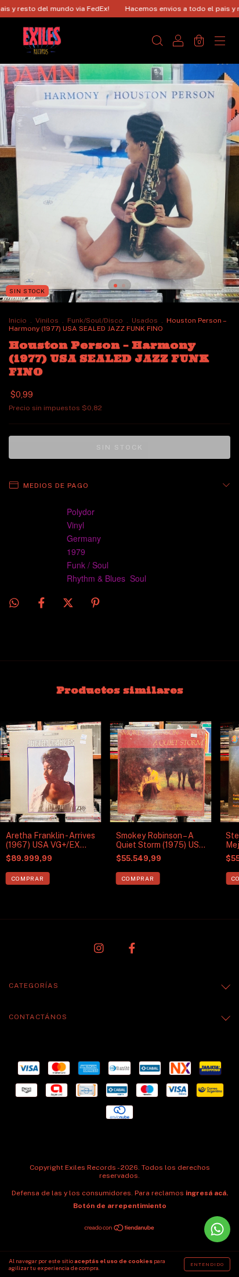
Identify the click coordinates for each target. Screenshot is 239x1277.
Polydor (81, 511)
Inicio (18, 320)
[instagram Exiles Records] (100, 948)
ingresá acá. (207, 1193)
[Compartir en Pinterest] (95, 602)
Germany (84, 538)
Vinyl (75, 525)
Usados (145, 320)
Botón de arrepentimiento (119, 1206)
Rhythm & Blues (96, 578)
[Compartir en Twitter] (69, 602)
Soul (138, 578)
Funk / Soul (87, 565)
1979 (76, 551)
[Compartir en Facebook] (42, 602)
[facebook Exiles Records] (132, 948)
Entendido (207, 1264)
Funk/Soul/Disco (95, 320)
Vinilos (47, 320)
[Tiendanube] (120, 1229)
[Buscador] (157, 41)
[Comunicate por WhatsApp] (217, 1229)
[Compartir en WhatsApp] (14, 602)
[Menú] (220, 41)
